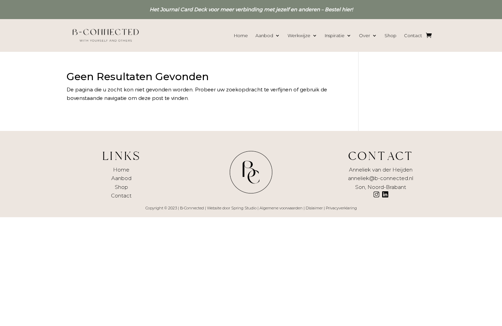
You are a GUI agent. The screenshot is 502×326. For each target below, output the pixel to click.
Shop (390, 35)
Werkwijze (299, 35)
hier (347, 9)
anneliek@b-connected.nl (380, 178)
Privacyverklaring (341, 208)
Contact (413, 35)
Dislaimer (314, 208)
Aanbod (264, 35)
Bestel (332, 9)
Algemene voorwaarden (281, 208)
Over (364, 35)
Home (241, 35)
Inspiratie (335, 35)
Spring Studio (243, 208)
